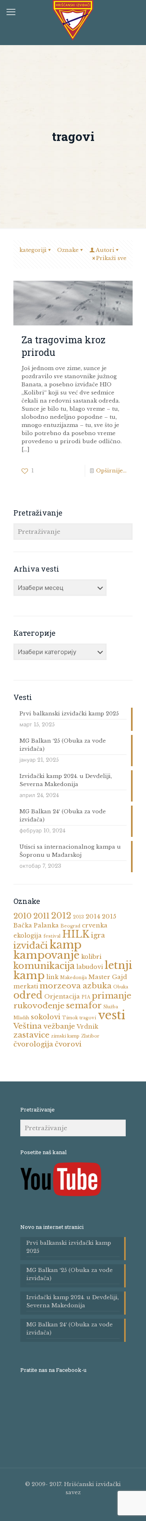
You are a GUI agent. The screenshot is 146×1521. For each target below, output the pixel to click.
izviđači (30, 945)
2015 (109, 916)
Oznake (68, 250)
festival (51, 936)
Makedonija (73, 977)
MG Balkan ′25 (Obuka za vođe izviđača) (62, 744)
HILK (75, 934)
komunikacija (44, 965)
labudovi (89, 967)
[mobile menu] (11, 12)
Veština (27, 1026)
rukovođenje (38, 1005)
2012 (61, 915)
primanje (111, 995)
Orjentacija (62, 996)
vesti (111, 1015)
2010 (22, 916)
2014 (93, 916)
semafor (84, 1005)
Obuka (120, 987)
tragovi (87, 1017)
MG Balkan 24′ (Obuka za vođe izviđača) (62, 815)
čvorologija (33, 1044)
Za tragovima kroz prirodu (63, 345)
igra (98, 935)
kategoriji (33, 250)
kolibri (91, 956)
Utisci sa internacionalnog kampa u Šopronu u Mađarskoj (70, 850)
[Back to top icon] (135, 1509)
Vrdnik (87, 1026)
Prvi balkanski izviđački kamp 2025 (69, 713)
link (52, 977)
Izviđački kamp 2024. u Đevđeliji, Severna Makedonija (65, 780)
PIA (86, 997)
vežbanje (59, 1026)
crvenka (94, 925)
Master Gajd (107, 977)
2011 (41, 916)
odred (28, 995)
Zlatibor (90, 1036)
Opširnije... (111, 470)
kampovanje (46, 955)
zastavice (31, 1035)
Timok (70, 1017)
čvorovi (68, 1044)
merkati (25, 986)
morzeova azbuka (76, 985)
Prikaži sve (111, 258)
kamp (65, 944)
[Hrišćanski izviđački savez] (73, 20)
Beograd (70, 926)
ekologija (27, 935)
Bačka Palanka (36, 925)
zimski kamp (65, 1036)
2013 (78, 917)
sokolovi (45, 1017)
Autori (105, 250)
